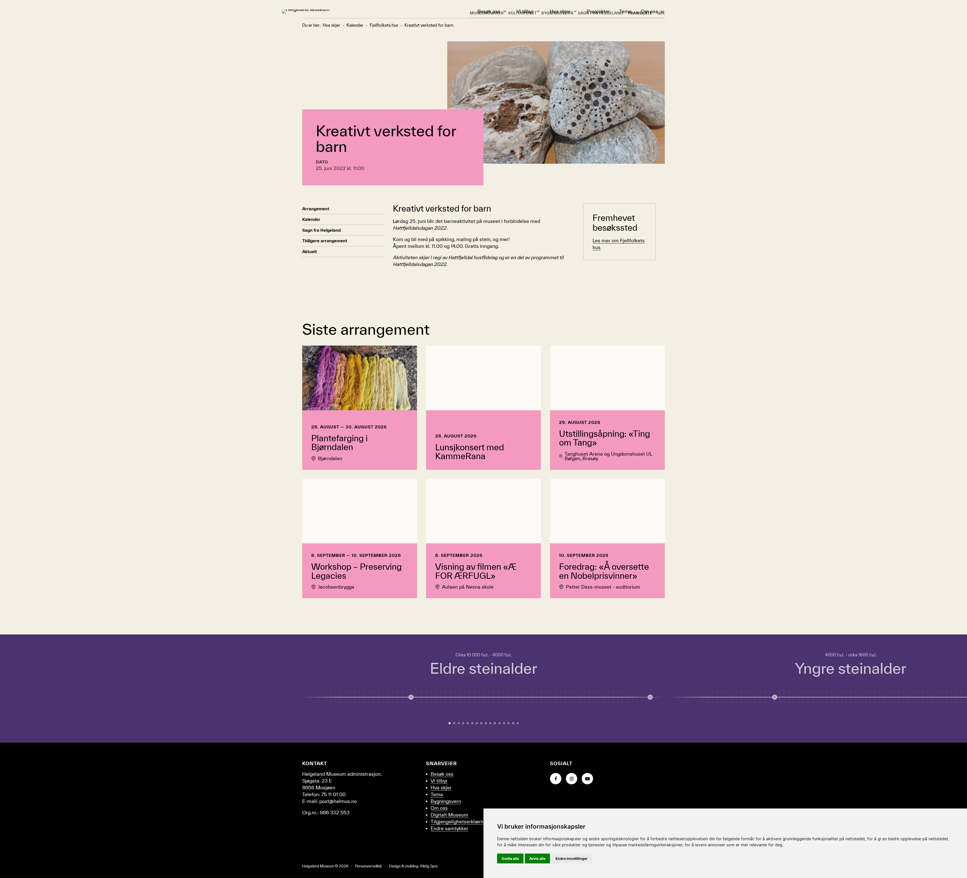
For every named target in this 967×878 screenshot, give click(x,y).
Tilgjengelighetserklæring (459, 821)
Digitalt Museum (449, 815)
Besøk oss (488, 11)
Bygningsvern (446, 801)
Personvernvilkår (368, 866)
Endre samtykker (449, 828)
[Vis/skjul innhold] (650, 697)
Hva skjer (560, 11)
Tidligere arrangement (324, 240)
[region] (483, 688)
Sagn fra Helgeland (321, 230)
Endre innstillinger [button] (572, 858)
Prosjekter (598, 11)
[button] (505, 11)
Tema (625, 11)
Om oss (649, 11)
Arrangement (315, 208)
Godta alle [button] (510, 858)
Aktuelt (309, 251)
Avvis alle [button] (537, 858)
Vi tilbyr (525, 11)
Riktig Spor (429, 866)
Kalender (311, 219)
